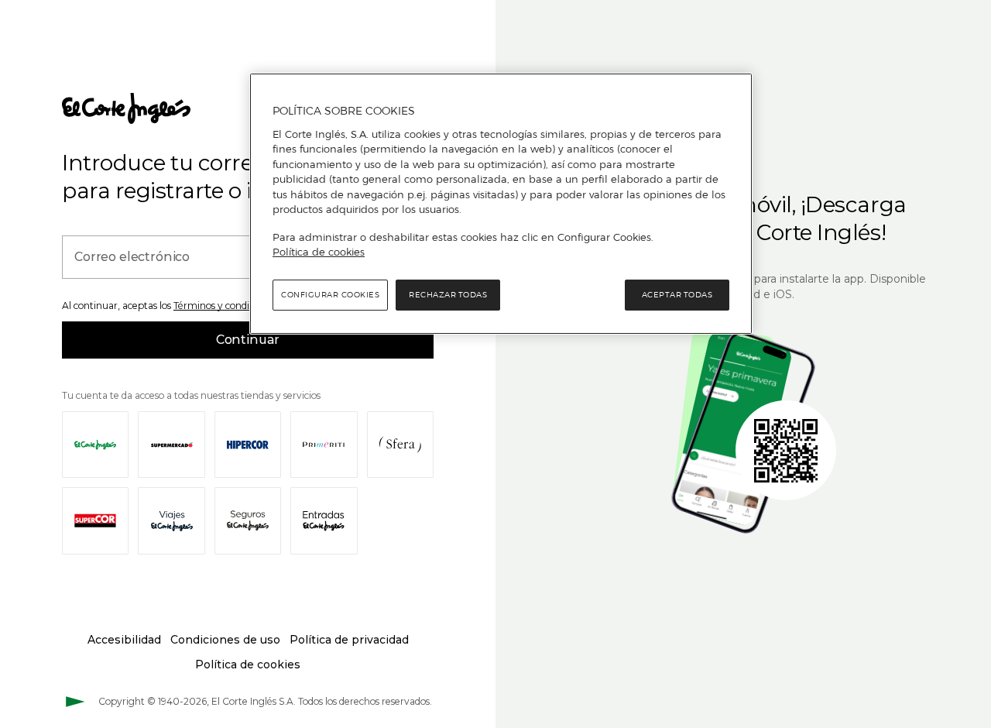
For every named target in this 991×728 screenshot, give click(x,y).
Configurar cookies (330, 295)
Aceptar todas (677, 295)
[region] (501, 204)
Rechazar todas (448, 295)
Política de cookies (319, 252)
